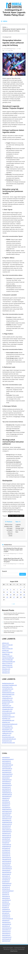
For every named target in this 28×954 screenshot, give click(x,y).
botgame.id (5, 907)
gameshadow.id (6, 796)
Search (4, 571)
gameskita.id (6, 757)
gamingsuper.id (6, 939)
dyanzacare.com (7, 740)
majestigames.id (7, 792)
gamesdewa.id (6, 781)
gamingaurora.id (7, 811)
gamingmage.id (6, 861)
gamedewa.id (6, 802)
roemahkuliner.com (7, 689)
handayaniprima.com (8, 692)
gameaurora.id (6, 833)
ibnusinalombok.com (8, 737)
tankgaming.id (6, 922)
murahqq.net (5, 654)
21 (17, 594)
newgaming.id (6, 815)
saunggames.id (6, 789)
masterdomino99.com (8, 661)
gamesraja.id (6, 778)
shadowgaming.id (7, 774)
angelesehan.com (7, 700)
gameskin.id (5, 892)
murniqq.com (6, 671)
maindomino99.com (8, 658)
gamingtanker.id (7, 866)
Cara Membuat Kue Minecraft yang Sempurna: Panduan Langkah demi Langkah (13, 550)
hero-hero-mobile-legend (16, 516)
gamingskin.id (6, 855)
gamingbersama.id (7, 765)
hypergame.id (6, 916)
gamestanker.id (6, 924)
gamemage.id (6, 904)
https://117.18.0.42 (7, 652)
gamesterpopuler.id (7, 759)
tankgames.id (6, 889)
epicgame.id (5, 913)
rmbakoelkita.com (7, 698)
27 (14, 597)
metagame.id (6, 909)
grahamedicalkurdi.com (9, 739)
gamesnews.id (6, 828)
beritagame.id (6, 848)
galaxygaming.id (7, 816)
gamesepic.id (6, 876)
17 (3, 594)
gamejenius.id (6, 803)
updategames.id (7, 831)
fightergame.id (6, 911)
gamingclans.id (6, 857)
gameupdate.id (6, 837)
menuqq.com (6, 672)
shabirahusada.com (7, 731)
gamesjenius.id (6, 783)
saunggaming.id (6, 772)
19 (10, 594)
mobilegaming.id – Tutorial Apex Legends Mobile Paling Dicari (14, 12)
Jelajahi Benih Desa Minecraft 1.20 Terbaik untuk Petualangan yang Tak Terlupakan (13, 560)
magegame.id (6, 915)
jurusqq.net (5, 650)
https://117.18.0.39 (7, 648)
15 (20, 592)
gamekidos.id (6, 926)
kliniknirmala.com (7, 726)
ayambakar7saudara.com (9, 685)
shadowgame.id (6, 809)
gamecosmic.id (6, 835)
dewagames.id (6, 787)
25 (7, 597)
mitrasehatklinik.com (8, 720)
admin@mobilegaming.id (9, 48)
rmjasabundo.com (7, 709)
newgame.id (5, 842)
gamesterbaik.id (7, 785)
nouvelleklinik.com (7, 728)
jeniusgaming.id (6, 770)
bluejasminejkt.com (7, 702)
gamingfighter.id (7, 868)
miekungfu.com (6, 705)
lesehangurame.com (8, 683)
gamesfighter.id (6, 872)
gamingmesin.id (6, 928)
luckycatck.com (6, 696)
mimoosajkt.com (7, 711)
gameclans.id (6, 896)
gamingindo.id (6, 933)
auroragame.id (6, 841)
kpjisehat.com (6, 718)
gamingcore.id (6, 931)
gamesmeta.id (6, 870)
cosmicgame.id (6, 844)
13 (14, 592)
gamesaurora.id (6, 818)
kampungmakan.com (8, 694)
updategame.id (6, 846)
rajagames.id (6, 798)
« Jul (13, 604)
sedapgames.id (6, 791)
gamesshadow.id (7, 776)
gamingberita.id (6, 813)
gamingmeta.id (6, 863)
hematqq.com (6, 669)
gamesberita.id (6, 826)
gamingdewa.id (6, 763)
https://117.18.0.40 (7, 667)
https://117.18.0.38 (7, 659)
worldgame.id (6, 850)
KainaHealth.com (7, 729)
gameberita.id (6, 839)
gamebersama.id (7, 794)
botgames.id (5, 881)
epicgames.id (6, 887)
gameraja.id (5, 800)
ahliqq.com (5, 646)
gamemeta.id (6, 898)
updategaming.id (7, 822)
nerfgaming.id (6, 865)
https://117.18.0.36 (7, 645)
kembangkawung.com (8, 713)
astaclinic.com (6, 735)
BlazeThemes (13, 951)
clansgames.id (6, 878)
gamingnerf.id (6, 854)
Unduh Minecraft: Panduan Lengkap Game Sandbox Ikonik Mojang (13, 631)
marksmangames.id (7, 891)
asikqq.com (5, 643)
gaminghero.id (6, 929)
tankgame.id (5, 920)
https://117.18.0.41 (7, 656)
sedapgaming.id (6, 779)
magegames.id (6, 885)
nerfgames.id (6, 879)
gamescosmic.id (7, 824)
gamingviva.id (6, 941)
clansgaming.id (6, 859)
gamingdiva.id (6, 935)
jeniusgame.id (6, 852)
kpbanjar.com (6, 722)
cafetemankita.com (7, 707)
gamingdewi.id (6, 761)
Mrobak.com (5, 703)
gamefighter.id (6, 900)
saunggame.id (6, 807)
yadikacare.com (6, 733)
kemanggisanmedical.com (9, 724)
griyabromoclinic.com (8, 742)
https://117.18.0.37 (7, 663)
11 (7, 592)
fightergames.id (6, 883)
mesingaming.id (6, 937)
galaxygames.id (6, 829)
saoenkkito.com (6, 690)
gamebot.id (5, 902)
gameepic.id (5, 905)
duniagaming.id (6, 766)
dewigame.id (6, 805)
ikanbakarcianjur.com (8, 716)
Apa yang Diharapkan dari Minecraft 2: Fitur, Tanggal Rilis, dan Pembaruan (14, 627)
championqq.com (7, 665)
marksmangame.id (7, 918)
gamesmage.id (6, 874)
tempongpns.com (7, 687)
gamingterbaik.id (7, 768)
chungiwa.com (6, 715)
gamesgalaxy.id (6, 820)
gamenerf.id (5, 894)
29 (21, 597)
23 (24, 594)
